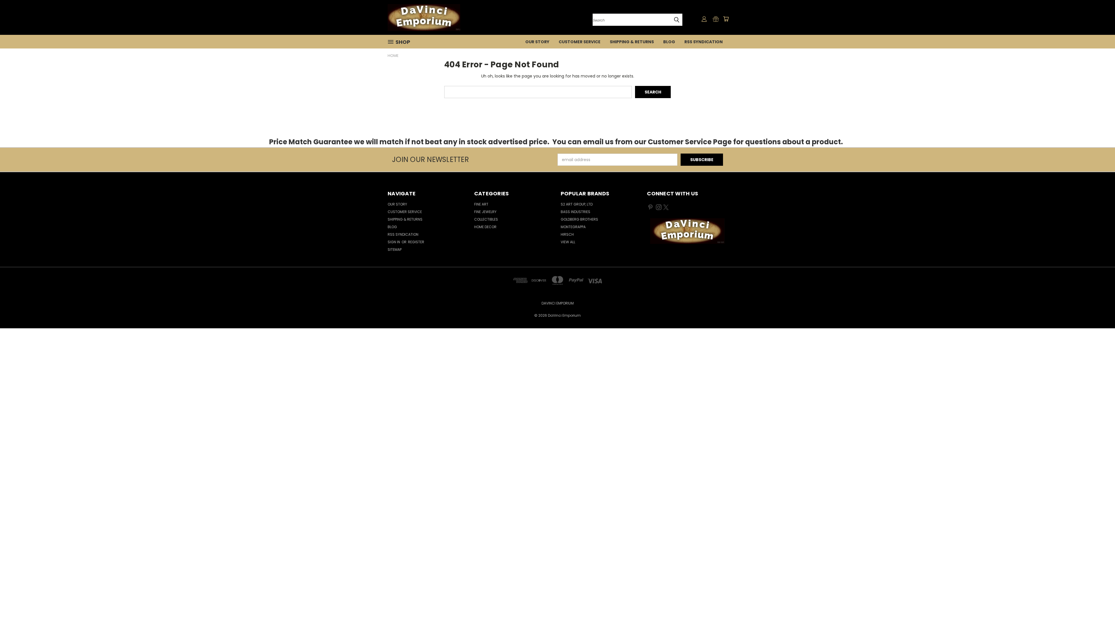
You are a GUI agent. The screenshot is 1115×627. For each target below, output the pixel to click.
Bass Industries (575, 211)
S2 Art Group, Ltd (577, 204)
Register (416, 241)
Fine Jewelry (485, 211)
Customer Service (579, 42)
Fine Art (481, 204)
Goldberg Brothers (579, 219)
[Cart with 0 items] (726, 19)
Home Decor (485, 226)
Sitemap (395, 249)
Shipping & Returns (632, 42)
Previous (1100, 609)
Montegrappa (573, 226)
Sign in (394, 241)
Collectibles (486, 219)
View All (568, 241)
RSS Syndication (703, 42)
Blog (669, 42)
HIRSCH (567, 234)
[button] (687, 231)
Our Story (537, 42)
